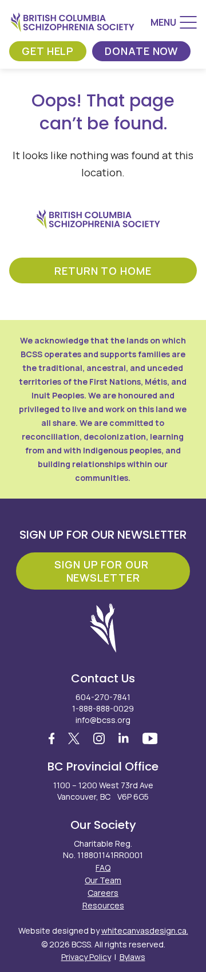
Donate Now (141, 51)
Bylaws (132, 956)
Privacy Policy (86, 956)
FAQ (103, 867)
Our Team (103, 880)
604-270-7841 (103, 697)
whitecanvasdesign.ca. (144, 930)
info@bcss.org (103, 719)
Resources (103, 905)
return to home (103, 271)
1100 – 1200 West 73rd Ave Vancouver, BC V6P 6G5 (103, 791)
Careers (103, 892)
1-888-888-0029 (103, 708)
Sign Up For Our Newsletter (102, 571)
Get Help (48, 51)
